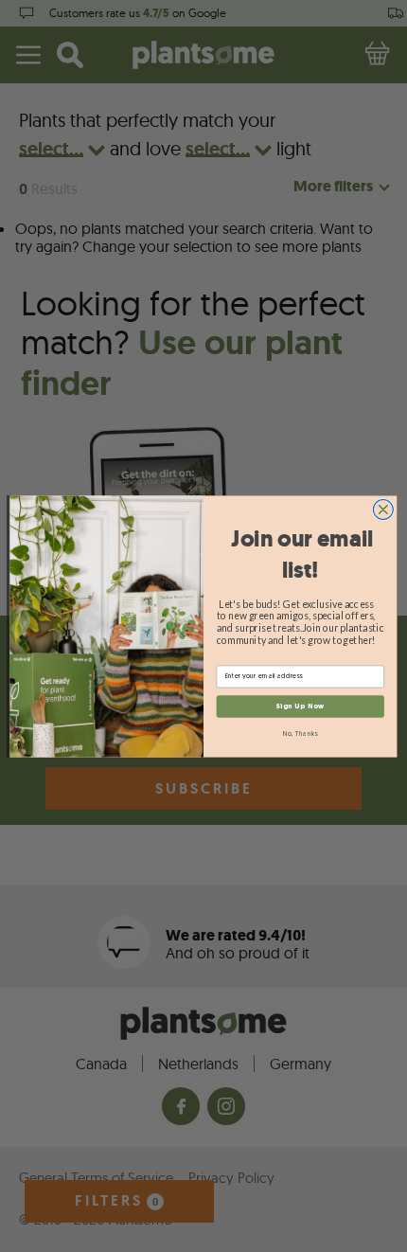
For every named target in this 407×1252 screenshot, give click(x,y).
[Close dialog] (383, 509)
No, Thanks (300, 733)
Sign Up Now (300, 705)
